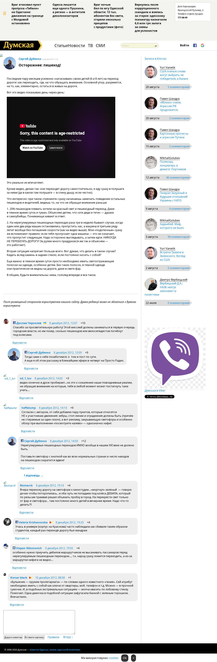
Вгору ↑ (68, 637)
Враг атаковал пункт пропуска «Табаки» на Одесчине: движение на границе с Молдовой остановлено (27, 14)
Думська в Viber (155, 390)
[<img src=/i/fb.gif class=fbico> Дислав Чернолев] (6, 323)
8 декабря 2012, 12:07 (63, 323)
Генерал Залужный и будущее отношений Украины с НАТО (174, 196)
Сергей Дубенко (30, 59)
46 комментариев (178, 177)
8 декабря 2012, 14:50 (64, 441)
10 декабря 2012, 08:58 (50, 577)
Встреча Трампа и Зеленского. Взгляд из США (172, 256)
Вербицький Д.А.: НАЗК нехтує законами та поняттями (164, 289)
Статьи (61, 45)
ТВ (90, 45)
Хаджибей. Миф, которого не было (172, 226)
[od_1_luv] (9, 378)
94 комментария (179, 237)
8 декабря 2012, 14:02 (49, 378)
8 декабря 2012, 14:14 (53, 408)
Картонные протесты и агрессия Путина (174, 135)
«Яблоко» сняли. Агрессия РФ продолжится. (170, 106)
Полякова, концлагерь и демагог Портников (173, 165)
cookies (114, 658)
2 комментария (179, 118)
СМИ (100, 45)
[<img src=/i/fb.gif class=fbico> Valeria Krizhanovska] (7, 525)
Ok (125, 658)
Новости (76, 45)
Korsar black (18, 577)
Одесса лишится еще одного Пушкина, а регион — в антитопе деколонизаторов (69, 10)
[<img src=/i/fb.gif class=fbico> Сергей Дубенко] (14, 360)
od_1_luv (25, 378)
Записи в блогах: (156, 59)
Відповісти (19, 343)
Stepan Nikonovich (28, 548)
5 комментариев (179, 87)
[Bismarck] (9, 485)
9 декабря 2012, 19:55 (59, 548)
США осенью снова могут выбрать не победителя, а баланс (174, 75)
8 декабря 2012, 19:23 (70, 522)
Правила (53, 637)
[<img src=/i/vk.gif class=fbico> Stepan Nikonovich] (5, 547)
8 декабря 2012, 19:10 (50, 485)
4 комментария (179, 208)
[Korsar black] (4, 575)
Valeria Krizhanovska (33, 522)
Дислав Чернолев (28, 323)
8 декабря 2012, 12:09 (68, 352)
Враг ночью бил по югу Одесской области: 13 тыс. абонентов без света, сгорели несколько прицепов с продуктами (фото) (109, 16)
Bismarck (26, 485)
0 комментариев (179, 303)
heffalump (29, 408)
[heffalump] (10, 408)
